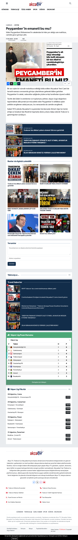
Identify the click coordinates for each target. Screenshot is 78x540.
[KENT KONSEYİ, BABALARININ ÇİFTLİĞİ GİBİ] (23, 198)
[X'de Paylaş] (11, 83)
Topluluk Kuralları (41, 528)
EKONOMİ (51, 9)
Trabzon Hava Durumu (49, 488)
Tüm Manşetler (46, 497)
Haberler (9, 25)
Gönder (12, 264)
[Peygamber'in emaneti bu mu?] (39, 62)
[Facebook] (33, 482)
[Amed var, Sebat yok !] (55, 223)
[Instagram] (40, 482)
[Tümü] (69, 275)
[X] (37, 482)
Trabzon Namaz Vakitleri (16, 492)
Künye (31, 528)
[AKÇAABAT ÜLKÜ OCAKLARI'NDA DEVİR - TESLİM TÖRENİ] (55, 198)
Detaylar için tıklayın (39, 382)
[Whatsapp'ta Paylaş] (15, 83)
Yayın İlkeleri (11, 530)
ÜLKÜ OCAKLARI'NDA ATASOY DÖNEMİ (54, 184)
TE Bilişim (62, 529)
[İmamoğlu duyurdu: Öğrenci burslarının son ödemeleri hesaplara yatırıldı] (23, 223)
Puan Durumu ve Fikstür (15, 497)
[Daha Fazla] (18, 83)
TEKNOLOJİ (15, 9)
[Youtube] (44, 482)
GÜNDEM (4, 9)
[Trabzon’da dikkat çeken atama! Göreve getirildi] (23, 173)
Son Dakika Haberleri (14, 502)
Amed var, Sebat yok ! (48, 233)
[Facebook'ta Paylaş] (8, 83)
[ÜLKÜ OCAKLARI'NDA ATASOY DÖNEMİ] (55, 173)
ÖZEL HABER (26, 9)
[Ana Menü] (7, 3)
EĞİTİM (16, 25)
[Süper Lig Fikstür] (69, 389)
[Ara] (70, 3)
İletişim (23, 528)
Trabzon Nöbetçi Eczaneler (16, 488)
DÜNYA (42, 9)
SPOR (35, 9)
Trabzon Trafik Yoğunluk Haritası (52, 492)
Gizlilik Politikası (12, 528)
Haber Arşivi (46, 502)
